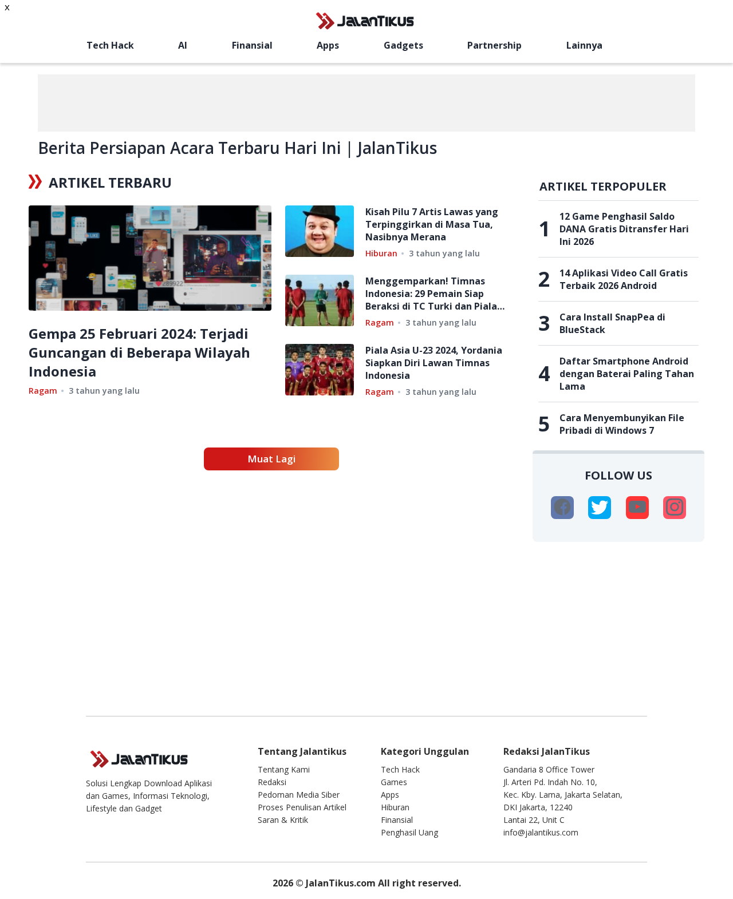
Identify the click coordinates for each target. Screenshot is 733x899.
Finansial (252, 45)
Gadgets (403, 45)
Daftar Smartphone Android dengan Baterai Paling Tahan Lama (626, 374)
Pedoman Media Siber (299, 794)
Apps (328, 45)
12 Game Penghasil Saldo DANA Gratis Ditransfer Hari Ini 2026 (624, 229)
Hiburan (381, 253)
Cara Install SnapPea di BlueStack (612, 323)
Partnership (494, 45)
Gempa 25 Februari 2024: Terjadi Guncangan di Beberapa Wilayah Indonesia (139, 352)
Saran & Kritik (283, 819)
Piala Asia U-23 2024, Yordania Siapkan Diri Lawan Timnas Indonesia (433, 363)
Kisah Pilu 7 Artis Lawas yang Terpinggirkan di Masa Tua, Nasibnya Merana (431, 224)
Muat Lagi (271, 458)
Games (394, 782)
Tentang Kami (284, 769)
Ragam (43, 390)
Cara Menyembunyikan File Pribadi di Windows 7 (621, 424)
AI (182, 45)
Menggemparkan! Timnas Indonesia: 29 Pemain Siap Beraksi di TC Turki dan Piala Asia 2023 (431, 293)
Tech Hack (110, 45)
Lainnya (584, 45)
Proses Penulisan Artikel (302, 807)
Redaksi (272, 782)
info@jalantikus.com (540, 832)
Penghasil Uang (409, 832)
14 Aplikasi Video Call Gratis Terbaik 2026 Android (623, 279)
